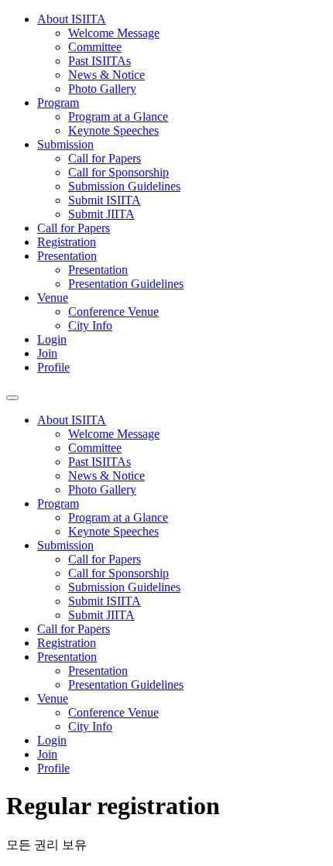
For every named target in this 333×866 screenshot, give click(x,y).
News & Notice (106, 74)
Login (52, 339)
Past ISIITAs (99, 60)
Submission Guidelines (124, 186)
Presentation (67, 255)
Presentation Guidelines (126, 283)
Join (47, 353)
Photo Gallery (102, 88)
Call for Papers (104, 158)
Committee (95, 46)
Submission (65, 144)
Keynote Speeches (113, 130)
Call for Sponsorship (118, 172)
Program (58, 102)
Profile (53, 367)
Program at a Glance (118, 116)
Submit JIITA (101, 214)
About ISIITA (71, 19)
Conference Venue (113, 311)
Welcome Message (114, 32)
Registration (66, 241)
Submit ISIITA (104, 200)
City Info (90, 325)
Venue (52, 297)
